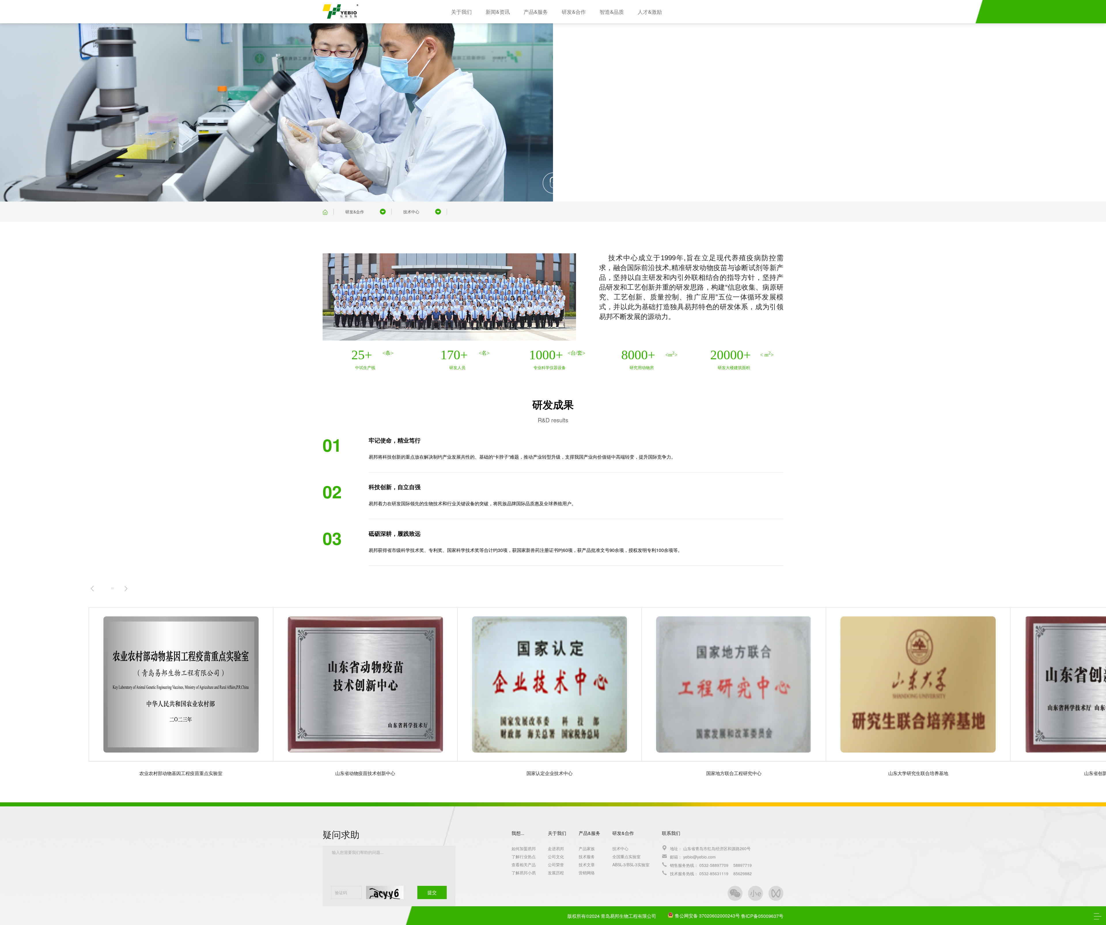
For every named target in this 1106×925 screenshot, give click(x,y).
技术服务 (587, 856)
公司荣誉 (556, 864)
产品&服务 (536, 11)
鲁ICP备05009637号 (762, 916)
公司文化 (556, 856)
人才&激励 (650, 11)
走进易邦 (556, 848)
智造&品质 (612, 11)
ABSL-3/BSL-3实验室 (630, 864)
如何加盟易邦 (524, 848)
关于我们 (461, 11)
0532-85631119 (713, 873)
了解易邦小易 (524, 872)
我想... (518, 833)
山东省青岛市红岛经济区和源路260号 (717, 848)
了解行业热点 (524, 856)
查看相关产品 (524, 864)
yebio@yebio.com (699, 857)
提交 (432, 892)
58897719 (742, 865)
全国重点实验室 (626, 856)
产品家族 (587, 848)
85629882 (742, 873)
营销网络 (587, 872)
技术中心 (411, 211)
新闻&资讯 (498, 11)
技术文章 (587, 864)
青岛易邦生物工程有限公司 (628, 916)
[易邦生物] (340, 10)
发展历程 (556, 872)
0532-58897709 (713, 865)
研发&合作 (574, 11)
